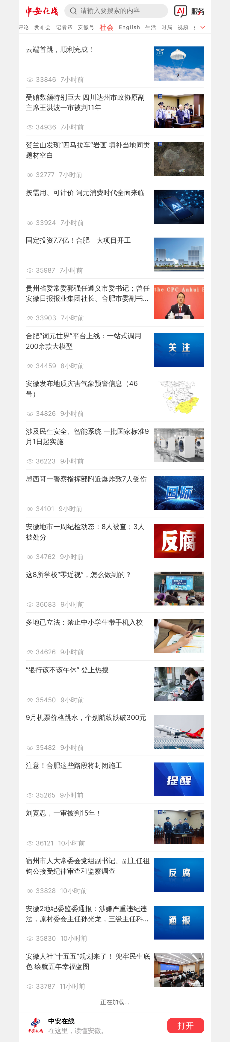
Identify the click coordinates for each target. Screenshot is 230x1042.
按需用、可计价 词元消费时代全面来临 (85, 192)
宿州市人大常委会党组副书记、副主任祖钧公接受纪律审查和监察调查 (88, 866)
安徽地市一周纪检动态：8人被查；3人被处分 (85, 531)
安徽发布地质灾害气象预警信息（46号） (82, 388)
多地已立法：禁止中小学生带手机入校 (84, 622)
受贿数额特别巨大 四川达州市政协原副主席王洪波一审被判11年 (85, 102)
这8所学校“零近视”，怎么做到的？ (79, 574)
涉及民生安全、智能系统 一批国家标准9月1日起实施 (87, 436)
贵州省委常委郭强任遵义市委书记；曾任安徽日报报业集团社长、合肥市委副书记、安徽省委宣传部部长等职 (88, 294)
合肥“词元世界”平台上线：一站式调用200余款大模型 (83, 341)
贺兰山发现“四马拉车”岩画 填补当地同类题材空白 (88, 150)
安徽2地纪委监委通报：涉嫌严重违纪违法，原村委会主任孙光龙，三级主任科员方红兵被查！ (88, 914)
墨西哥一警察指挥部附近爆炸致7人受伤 (86, 479)
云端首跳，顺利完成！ (60, 49)
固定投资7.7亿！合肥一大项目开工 (78, 240)
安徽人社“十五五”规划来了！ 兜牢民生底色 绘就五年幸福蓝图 (88, 961)
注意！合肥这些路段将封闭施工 (74, 765)
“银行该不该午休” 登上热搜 (67, 670)
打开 (186, 1026)
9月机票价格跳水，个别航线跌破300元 (86, 717)
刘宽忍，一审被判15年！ (64, 813)
